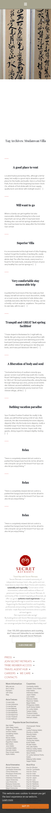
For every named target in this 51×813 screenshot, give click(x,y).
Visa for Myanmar (32, 786)
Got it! (25, 806)
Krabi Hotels (30, 742)
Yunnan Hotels (11, 731)
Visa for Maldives (32, 784)
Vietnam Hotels (31, 717)
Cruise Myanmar (12, 715)
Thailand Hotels (32, 713)
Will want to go (25, 205)
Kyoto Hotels (10, 754)
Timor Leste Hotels (33, 715)
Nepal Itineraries (12, 788)
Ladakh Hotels (11, 740)
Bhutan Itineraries (12, 767)
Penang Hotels (31, 734)
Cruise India (10, 702)
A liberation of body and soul (26, 364)
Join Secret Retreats (18, 661)
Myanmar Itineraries (13, 786)
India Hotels (30, 690)
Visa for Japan (31, 778)
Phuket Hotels (31, 744)
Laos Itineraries (11, 782)
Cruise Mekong (11, 708)
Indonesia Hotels (32, 693)
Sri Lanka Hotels (32, 709)
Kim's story (10, 688)
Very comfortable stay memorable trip (25, 282)
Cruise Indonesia (12, 704)
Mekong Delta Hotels (33, 759)
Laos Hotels (30, 697)
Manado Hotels (11, 750)
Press (8, 657)
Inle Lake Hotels (32, 747)
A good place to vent (25, 167)
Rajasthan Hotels (12, 742)
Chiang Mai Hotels (32, 740)
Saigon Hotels (31, 761)
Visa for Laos (30, 780)
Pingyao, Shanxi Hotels (14, 729)
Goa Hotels (10, 736)
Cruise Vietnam (11, 719)
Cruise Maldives (11, 712)
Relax (25, 450)
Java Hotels (10, 746)
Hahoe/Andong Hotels (34, 751)
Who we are (10, 686)
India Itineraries (11, 776)
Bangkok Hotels (31, 738)
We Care (25, 673)
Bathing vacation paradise (25, 407)
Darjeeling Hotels (12, 733)
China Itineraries (12, 771)
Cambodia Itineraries (13, 769)
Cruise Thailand (11, 717)
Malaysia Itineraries (13, 784)
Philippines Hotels (32, 705)
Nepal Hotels (30, 703)
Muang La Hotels (32, 732)
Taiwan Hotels (31, 711)
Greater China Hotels (33, 688)
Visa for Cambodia (33, 769)
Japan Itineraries (12, 780)
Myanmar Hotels (32, 701)
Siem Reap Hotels (12, 727)
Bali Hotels (9, 744)
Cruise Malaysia (11, 710)
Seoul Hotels (30, 753)
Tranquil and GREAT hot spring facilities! (25, 324)
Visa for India (31, 774)
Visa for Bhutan (32, 767)
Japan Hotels (31, 695)
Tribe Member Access (18, 665)
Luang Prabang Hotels (34, 730)
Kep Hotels (9, 725)
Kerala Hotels (10, 738)
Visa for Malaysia (32, 782)
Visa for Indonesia (32, 776)
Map (7, 695)
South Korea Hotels (33, 707)
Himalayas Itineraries (13, 774)
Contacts (10, 677)
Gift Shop (9, 693)
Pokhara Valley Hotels (34, 749)
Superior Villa (25, 243)
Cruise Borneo (11, 706)
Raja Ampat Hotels (12, 752)
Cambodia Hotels (32, 686)
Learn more (7, 800)
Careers (10, 673)
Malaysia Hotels (32, 699)
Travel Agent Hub (16, 669)
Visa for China (31, 771)
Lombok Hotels (11, 748)
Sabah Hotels (31, 736)
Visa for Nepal (31, 788)
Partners (9, 690)
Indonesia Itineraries (13, 778)
